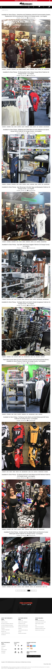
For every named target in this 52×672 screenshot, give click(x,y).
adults (20, 69)
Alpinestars (32, 69)
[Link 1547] (18, 649)
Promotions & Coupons (39, 630)
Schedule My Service (22, 633)
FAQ (36, 625)
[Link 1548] (21, 649)
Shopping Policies (21, 623)
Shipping (20, 628)
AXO (42, 69)
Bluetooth (42, 356)
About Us (3, 620)
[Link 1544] (18, 645)
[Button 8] (49, 10)
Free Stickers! (4, 649)
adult (17, 69)
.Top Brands (9, 69)
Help (50, 664)
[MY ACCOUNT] (28, 7)
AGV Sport (24, 69)
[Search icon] (43, 7)
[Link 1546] (15, 649)
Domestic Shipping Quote (23, 625)
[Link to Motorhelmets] (26, 3)
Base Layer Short (46, 126)
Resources (3, 651)
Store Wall (3, 644)
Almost (28, 69)
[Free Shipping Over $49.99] (26, 603)
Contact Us (20, 620)
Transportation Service (23, 630)
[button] (48, 7)
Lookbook (3, 646)
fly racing (46, 471)
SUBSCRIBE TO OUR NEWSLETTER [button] (33, 656)
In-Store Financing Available (7, 625)
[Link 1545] (21, 645)
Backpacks (41, 126)
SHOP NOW (35, 0)
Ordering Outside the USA (40, 628)
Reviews (19, 631)
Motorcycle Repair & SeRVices (7, 623)
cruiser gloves (40, 471)
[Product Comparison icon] (33, 7)
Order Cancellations (39, 623)
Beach (32, 356)
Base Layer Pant (46, 69)
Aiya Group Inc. (18, 662)
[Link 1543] (15, 645)
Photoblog (3, 634)
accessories (14, 69)
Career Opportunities (5, 633)
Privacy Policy (46, 664)
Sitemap (29, 662)
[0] (38, 7)
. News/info (4, 69)
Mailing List (3, 631)
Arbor (36, 69)
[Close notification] (49, 1)
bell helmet (38, 356)
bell (34, 356)
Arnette (39, 69)
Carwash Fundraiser (5, 629)
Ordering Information (39, 620)
